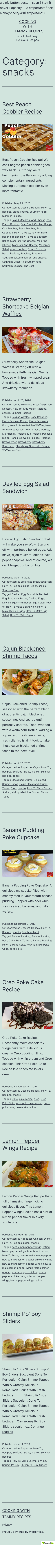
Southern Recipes (12, 265)
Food (5, 425)
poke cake (16, 948)
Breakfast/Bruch (42, 404)
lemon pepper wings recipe (26, 1280)
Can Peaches (9, 228)
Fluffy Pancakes (38, 421)
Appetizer (26, 767)
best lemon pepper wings (26, 1246)
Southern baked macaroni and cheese (24, 257)
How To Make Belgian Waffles (26, 425)
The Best (29, 265)
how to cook (40, 1251)
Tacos (16, 775)
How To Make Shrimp (39, 788)
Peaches (25, 253)
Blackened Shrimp (22, 779)
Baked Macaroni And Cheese (28, 220)
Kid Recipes (34, 433)
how (29, 1251)
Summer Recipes (12, 215)
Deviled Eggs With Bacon (16, 602)
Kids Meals (29, 408)
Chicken (38, 1238)
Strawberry (24, 441)
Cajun (36, 767)
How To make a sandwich (21, 606)
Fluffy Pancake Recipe (15, 421)
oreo (36, 1098)
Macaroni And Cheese (25, 245)
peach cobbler (18, 249)
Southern (36, 253)
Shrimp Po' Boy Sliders (34, 1464)
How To (45, 207)
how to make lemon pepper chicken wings (26, 1259)
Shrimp (6, 792)
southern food (33, 261)
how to (22, 788)
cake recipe (26, 1098)
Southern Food (38, 211)
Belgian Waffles (20, 416)
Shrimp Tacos (40, 792)
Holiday (35, 207)
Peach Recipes (10, 253)
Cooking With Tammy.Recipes (29, 26)
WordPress (36, 1531)
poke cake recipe (26, 1107)
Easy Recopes (39, 416)
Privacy (7, 1524)
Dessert (25, 207)
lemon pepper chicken (24, 1272)
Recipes (6, 211)
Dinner (47, 1238)
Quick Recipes (31, 437)
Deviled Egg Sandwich (25, 594)
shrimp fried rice (21, 792)
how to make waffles (37, 429)
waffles (16, 450)
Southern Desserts (13, 261)
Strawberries (9, 441)
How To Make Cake (13, 944)
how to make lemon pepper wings (22, 1263)
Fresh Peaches (27, 228)
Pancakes (16, 437)
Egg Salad (39, 602)
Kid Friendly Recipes (14, 433)
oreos (47, 1103)
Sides (16, 211)
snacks (24, 211)
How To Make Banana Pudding (34, 940)
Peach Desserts (37, 249)
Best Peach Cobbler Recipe (36, 224)
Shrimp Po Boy (10, 1464)
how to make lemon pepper (35, 1255)
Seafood (17, 771)
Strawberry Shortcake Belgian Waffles (25, 306)
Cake (15, 1098)
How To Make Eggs (21, 615)
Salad (26, 585)
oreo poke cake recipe (29, 1103)
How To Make (22, 232)
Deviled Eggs (36, 598)
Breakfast (26, 404)
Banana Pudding (21, 936)
